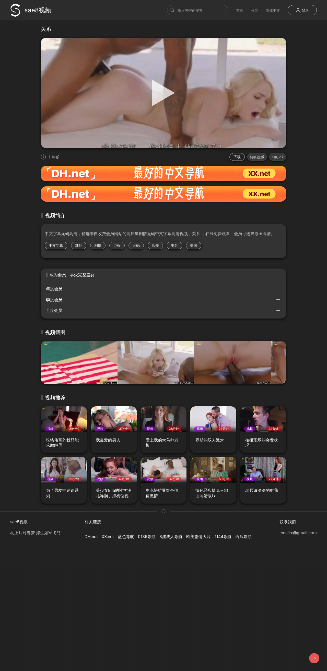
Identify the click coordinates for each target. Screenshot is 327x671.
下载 (237, 157)
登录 (305, 10)
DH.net (91, 536)
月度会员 (54, 310)
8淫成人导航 (170, 536)
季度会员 (54, 299)
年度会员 (54, 288)
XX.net (108, 536)
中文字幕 (56, 245)
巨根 (117, 245)
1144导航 (223, 536)
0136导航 (147, 536)
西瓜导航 (243, 536)
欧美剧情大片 (198, 536)
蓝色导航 (126, 536)
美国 (193, 245)
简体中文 (273, 10)
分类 (254, 10)
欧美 (155, 245)
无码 (136, 245)
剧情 (97, 245)
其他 (78, 245)
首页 (239, 10)
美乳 (174, 245)
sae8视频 (38, 10)
